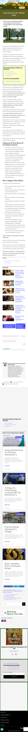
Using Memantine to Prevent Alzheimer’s (14, 452)
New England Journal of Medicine (12, 260)
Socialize (15, 384)
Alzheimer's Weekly (14, 1)
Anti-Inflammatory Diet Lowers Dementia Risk (20, 326)
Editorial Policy (5, 720)
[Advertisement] (14, 403)
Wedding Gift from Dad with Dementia (19, 283)
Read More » (7, 465)
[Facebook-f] (2, 621)
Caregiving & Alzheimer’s (11, 73)
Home (2, 725)
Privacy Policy (5, 722)
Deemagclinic (8, 262)
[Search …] (15, 7)
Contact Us (4, 717)
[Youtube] (5, 621)
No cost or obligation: (8, 672)
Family (11, 384)
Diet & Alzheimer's (9, 423)
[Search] (23, 604)
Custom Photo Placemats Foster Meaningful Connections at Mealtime (20, 309)
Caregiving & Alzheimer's (10, 424)
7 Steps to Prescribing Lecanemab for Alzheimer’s (13, 491)
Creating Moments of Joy (10, 599)
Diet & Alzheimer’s (10, 72)
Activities (8, 384)
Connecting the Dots (9, 595)
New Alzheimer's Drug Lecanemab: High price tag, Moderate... (9, 326)
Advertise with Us (5, 715)
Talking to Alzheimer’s (9, 596)
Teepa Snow (9, 75)
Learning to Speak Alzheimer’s (11, 594)
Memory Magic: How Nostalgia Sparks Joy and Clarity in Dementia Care (19, 274)
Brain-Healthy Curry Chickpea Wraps (13, 566)
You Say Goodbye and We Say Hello (13, 598)
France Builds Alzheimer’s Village (12, 529)
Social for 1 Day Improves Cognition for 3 (19, 318)
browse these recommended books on (13, 591)
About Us (3, 712)
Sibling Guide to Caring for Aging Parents (20, 290)
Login (24, 336)
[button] (1, 7)
